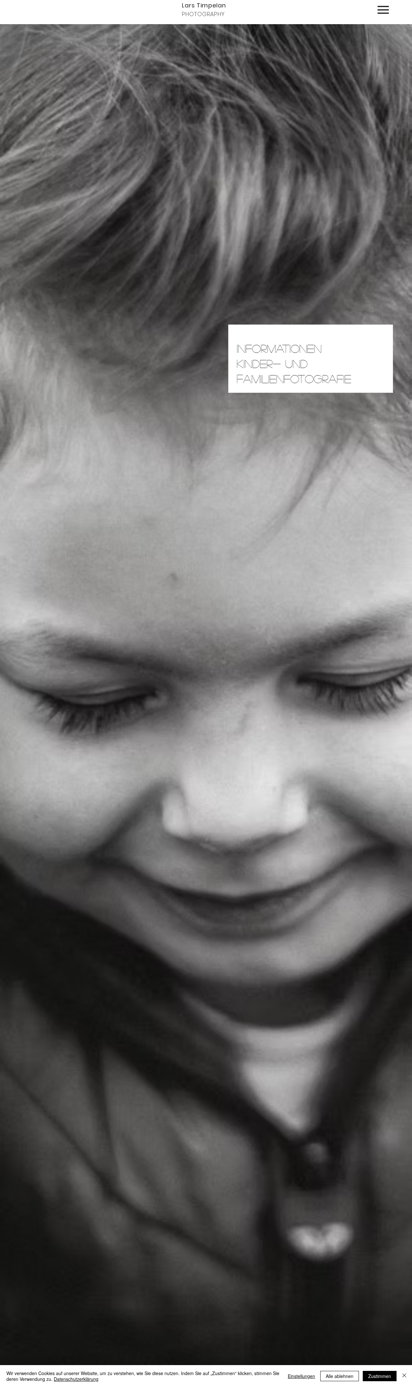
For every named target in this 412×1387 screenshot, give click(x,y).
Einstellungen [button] (301, 1376)
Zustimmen (379, 1376)
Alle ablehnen (339, 1376)
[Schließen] (404, 1376)
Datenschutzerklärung (76, 1379)
